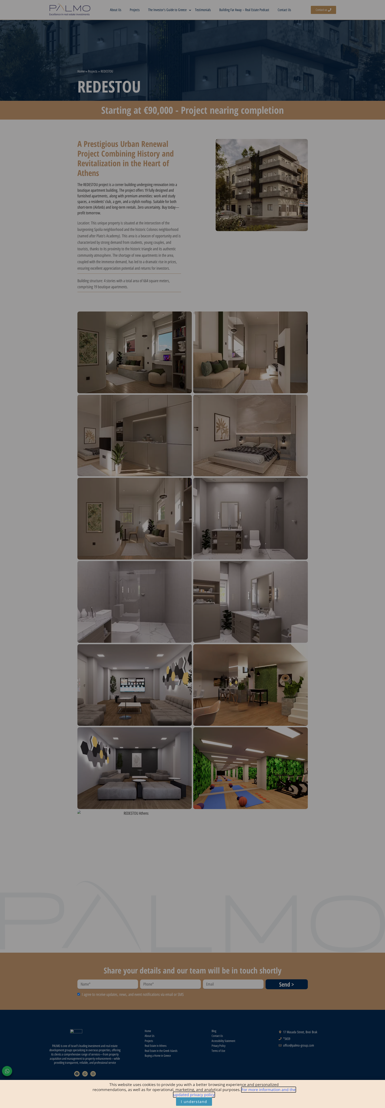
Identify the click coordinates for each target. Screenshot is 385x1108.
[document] (192, 554)
